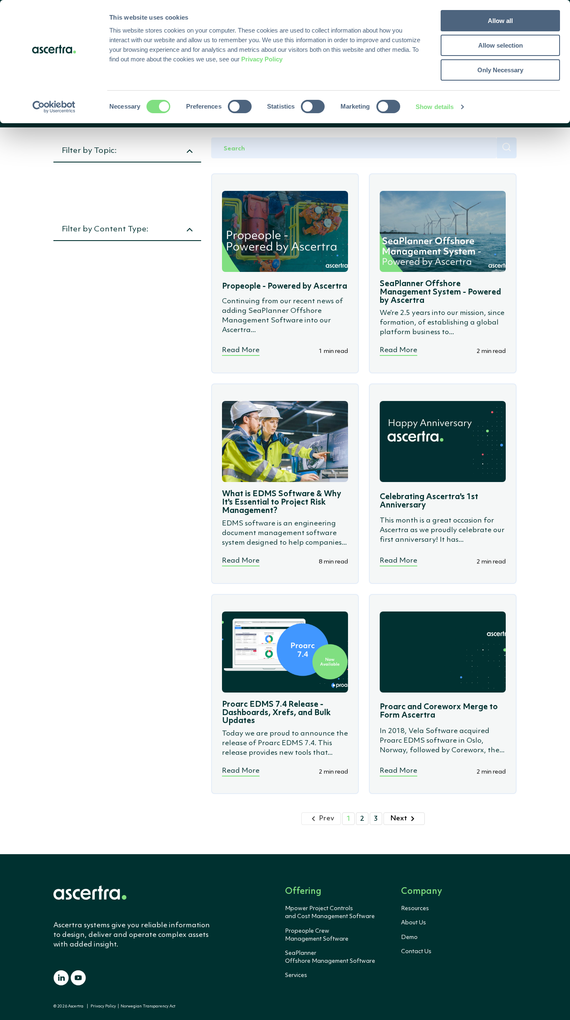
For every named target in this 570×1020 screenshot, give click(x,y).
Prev (326, 818)
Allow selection (500, 45)
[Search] (507, 147)
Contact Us (416, 951)
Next (398, 818)
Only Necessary (500, 70)
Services (296, 975)
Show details (435, 106)
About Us (413, 923)
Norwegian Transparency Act (147, 1006)
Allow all (500, 20)
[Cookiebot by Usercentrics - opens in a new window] (54, 107)
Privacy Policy (103, 1006)
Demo (409, 937)
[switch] (240, 106)
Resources (415, 908)
